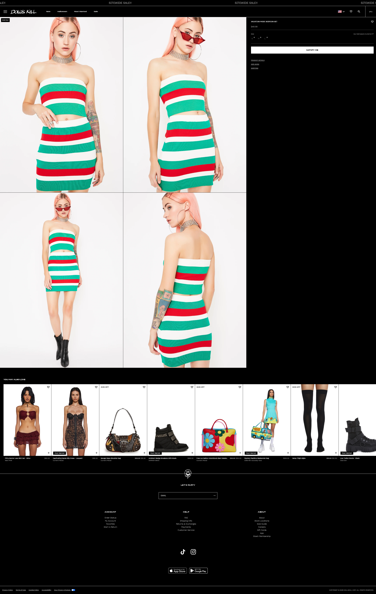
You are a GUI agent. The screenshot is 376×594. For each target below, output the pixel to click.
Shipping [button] (254, 68)
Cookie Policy (34, 590)
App (262, 533)
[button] (119, 2)
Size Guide (262, 524)
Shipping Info (186, 521)
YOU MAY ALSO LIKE (14, 379)
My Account (110, 521)
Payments (186, 527)
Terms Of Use (21, 590)
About (262, 518)
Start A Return (110, 527)
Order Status (110, 518)
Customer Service (186, 530)
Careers (262, 527)
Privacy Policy (7, 590)
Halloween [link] (62, 11)
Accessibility (46, 590)
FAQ (186, 518)
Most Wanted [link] (80, 11)
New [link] (48, 11)
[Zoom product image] (61, 104)
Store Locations (262, 521)
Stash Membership (262, 536)
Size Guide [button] (255, 64)
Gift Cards (261, 530)
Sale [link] (96, 11)
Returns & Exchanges (186, 524)
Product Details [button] (258, 60)
